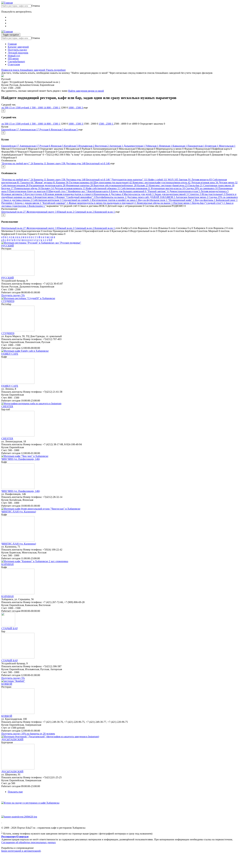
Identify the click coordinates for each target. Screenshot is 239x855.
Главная (12, 44)
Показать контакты (11, 283)
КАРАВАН (7, 564)
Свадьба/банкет (16, 61)
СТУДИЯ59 (7, 301)
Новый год (14, 55)
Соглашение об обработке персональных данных (28, 842)
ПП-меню (13, 58)
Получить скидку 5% (13, 295)
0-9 (50, 239)
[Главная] (7, 2)
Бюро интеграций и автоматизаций (21, 850)
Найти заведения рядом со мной (86, 90)
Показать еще (15, 791)
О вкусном (14, 64)
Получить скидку (17, 49)
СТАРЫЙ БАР (9, 628)
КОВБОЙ (6, 684)
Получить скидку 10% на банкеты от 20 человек (28, 733)
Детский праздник (18, 52)
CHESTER (7, 406)
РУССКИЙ (7, 245)
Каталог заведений (18, 46)
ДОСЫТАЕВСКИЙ (12, 739)
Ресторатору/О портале (15, 836)
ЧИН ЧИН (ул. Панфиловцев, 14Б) (20, 459)
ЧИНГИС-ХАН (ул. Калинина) (18, 511)
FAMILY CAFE (9, 353)
